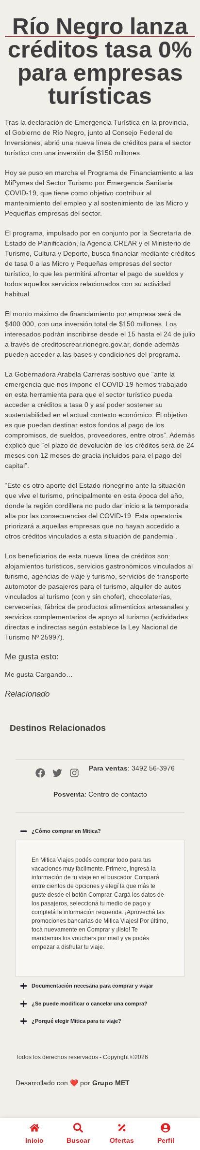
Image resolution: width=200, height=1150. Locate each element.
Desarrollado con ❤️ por (73, 1083)
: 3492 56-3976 (132, 768)
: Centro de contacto (100, 794)
